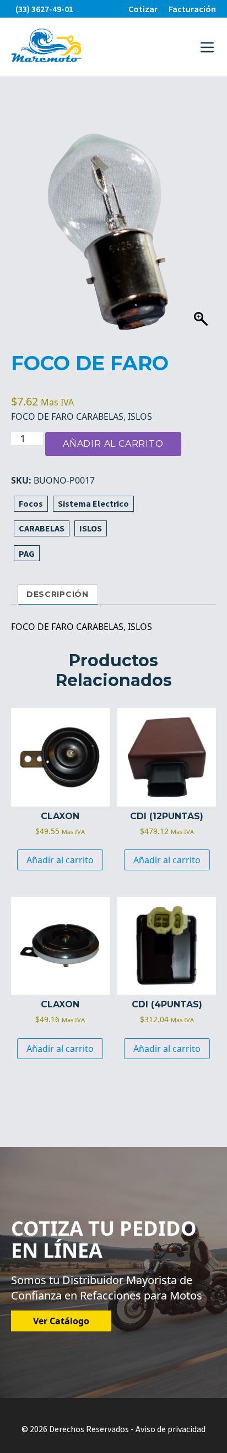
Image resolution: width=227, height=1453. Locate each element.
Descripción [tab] (57, 594)
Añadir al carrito (113, 443)
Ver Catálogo (61, 1321)
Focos (31, 503)
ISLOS (90, 528)
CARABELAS (41, 528)
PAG (27, 553)
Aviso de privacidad (171, 1428)
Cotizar (143, 8)
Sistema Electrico (93, 503)
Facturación (192, 8)
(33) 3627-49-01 (44, 8)
